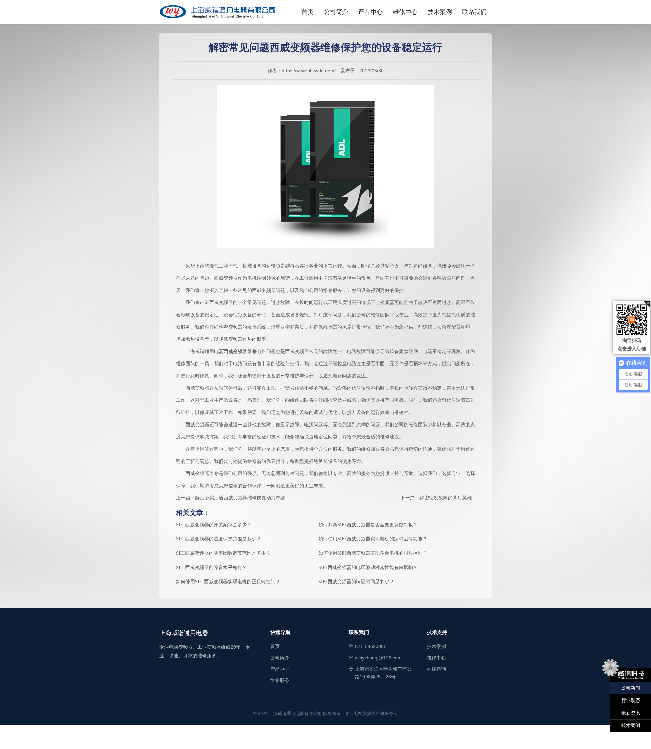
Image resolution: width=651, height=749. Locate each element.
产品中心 (370, 11)
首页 (307, 11)
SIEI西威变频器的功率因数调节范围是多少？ (223, 553)
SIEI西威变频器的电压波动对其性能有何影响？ (368, 567)
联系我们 (474, 11)
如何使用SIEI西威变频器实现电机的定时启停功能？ (372, 538)
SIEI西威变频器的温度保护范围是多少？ (218, 538)
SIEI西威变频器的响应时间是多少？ (356, 581)
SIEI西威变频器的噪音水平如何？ (211, 567)
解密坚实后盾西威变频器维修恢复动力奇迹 (240, 497)
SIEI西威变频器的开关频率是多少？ (214, 524)
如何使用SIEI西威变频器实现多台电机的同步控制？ (372, 553)
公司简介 (336, 11)
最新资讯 (630, 712)
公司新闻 (630, 687)
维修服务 (279, 680)
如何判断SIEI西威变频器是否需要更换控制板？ (368, 524)
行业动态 (630, 700)
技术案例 (440, 11)
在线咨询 (436, 669)
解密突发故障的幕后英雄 (445, 497)
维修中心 (405, 11)
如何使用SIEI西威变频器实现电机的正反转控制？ (228, 581)
